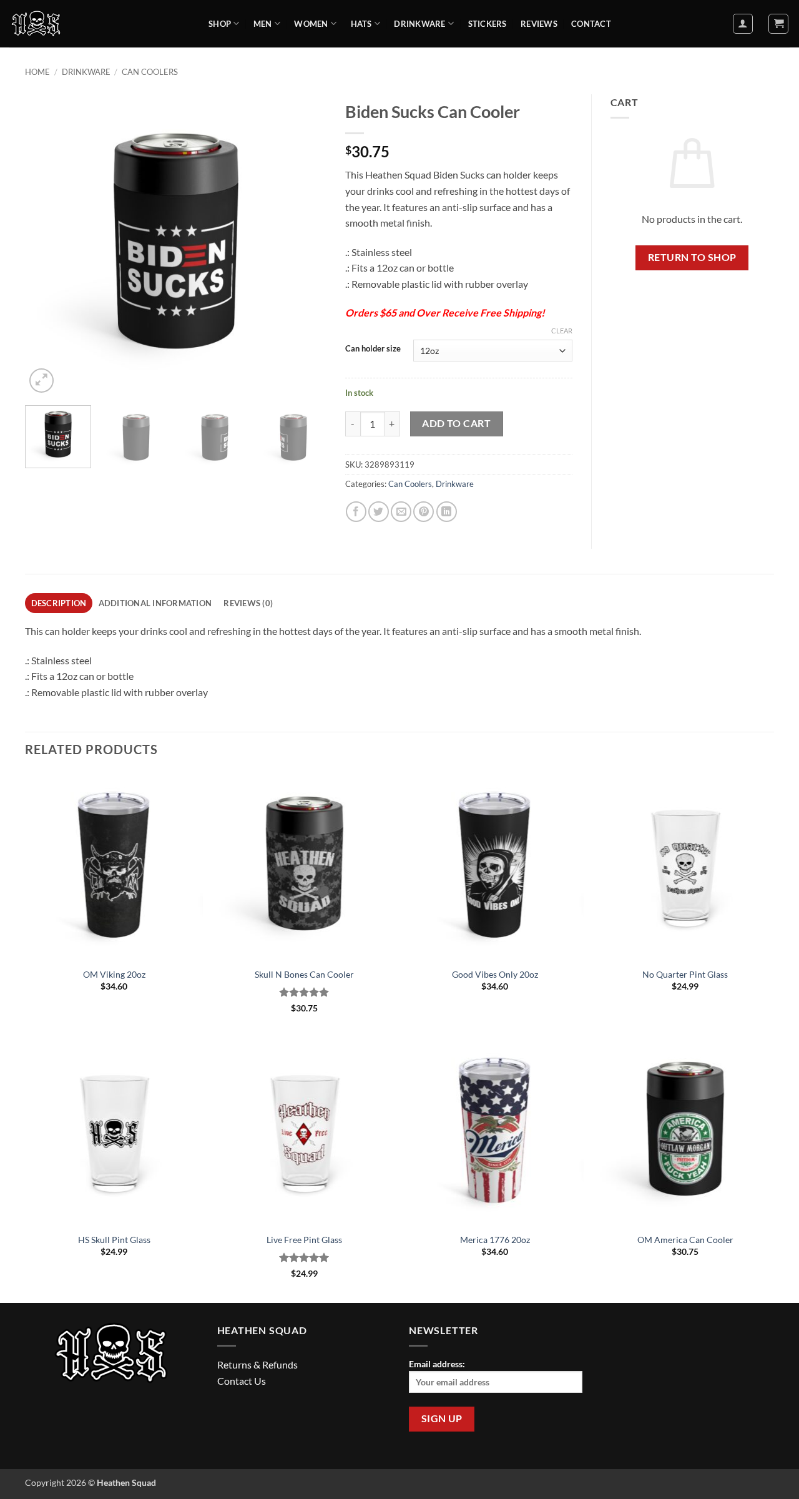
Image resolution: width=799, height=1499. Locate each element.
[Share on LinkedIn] (446, 511)
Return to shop (692, 257)
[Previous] (47, 245)
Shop (219, 24)
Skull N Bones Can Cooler (304, 974)
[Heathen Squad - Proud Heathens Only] (99, 23)
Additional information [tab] (155, 603)
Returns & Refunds (257, 1364)
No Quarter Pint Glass (685, 974)
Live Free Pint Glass (304, 1239)
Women (311, 24)
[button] (743, 24)
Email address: (437, 1364)
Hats (361, 24)
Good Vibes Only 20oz (495, 974)
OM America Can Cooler (685, 1239)
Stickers (487, 24)
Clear (561, 331)
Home (37, 72)
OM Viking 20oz (114, 974)
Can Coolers (150, 72)
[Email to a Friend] (401, 511)
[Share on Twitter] (378, 511)
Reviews (539, 24)
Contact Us (241, 1381)
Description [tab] (59, 603)
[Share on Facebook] (356, 511)
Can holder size (373, 349)
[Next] (304, 245)
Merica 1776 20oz (495, 1239)
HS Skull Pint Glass (114, 1239)
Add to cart (456, 423)
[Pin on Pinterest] (423, 511)
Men (262, 24)
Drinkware (419, 24)
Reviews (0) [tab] (248, 603)
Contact (591, 24)
